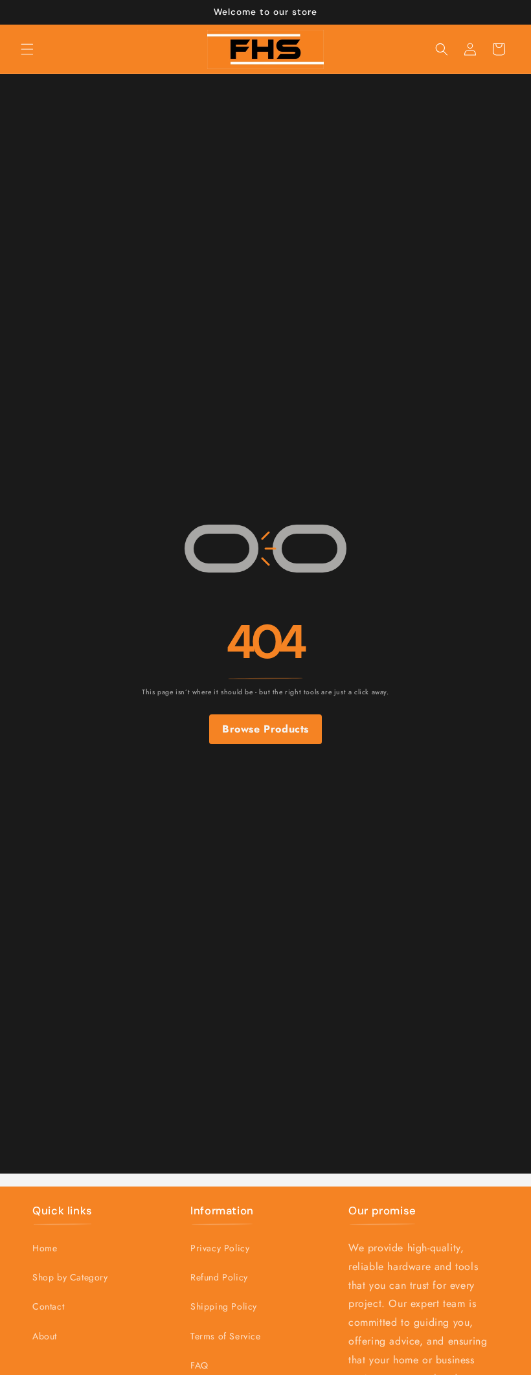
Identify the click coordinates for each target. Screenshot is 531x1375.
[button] (27, 49)
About (44, 1336)
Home (44, 1248)
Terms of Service (225, 1336)
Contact (48, 1306)
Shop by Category (70, 1277)
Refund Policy (219, 1277)
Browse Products (265, 729)
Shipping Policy (223, 1306)
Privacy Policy (219, 1248)
